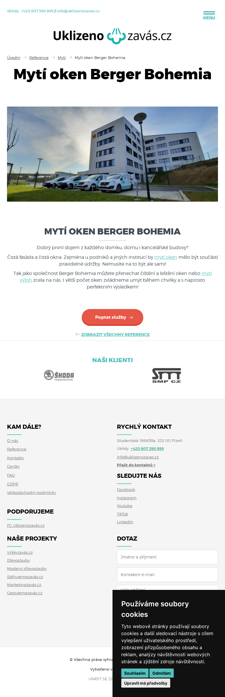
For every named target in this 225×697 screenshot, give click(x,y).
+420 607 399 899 (37, 11)
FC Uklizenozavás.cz (26, 525)
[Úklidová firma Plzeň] (112, 38)
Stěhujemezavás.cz (25, 576)
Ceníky (13, 466)
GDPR (12, 484)
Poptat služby (110, 317)
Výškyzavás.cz (20, 552)
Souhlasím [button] (135, 673)
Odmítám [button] (161, 673)
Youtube (124, 505)
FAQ (11, 475)
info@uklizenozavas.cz (78, 11)
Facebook (126, 489)
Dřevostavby (18, 560)
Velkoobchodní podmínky (31, 492)
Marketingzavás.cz (24, 584)
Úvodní (13, 57)
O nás (12, 440)
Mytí (62, 57)
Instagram (127, 497)
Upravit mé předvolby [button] (145, 683)
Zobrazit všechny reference (115, 334)
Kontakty (15, 457)
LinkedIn (125, 521)
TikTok (122, 514)
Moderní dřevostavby (27, 568)
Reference (39, 57)
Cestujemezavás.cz (24, 592)
